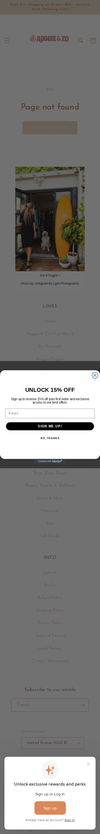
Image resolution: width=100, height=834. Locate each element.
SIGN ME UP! (50, 426)
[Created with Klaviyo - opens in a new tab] (50, 461)
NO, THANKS (50, 438)
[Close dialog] (95, 375)
